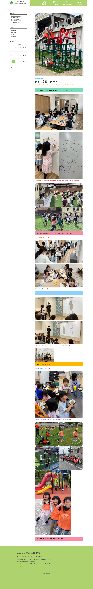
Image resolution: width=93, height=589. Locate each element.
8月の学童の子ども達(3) (16, 17)
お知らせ (13, 30)
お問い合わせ (79, 4)
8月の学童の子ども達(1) (16, 20)
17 (11, 58)
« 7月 (11, 67)
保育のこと (55, 4)
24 (11, 61)
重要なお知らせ (14, 36)
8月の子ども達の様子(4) (16, 16)
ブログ (12, 32)
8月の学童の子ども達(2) (16, 19)
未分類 (12, 34)
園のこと (44, 4)
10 (11, 55)
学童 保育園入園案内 (67, 4)
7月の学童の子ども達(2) (16, 22)
